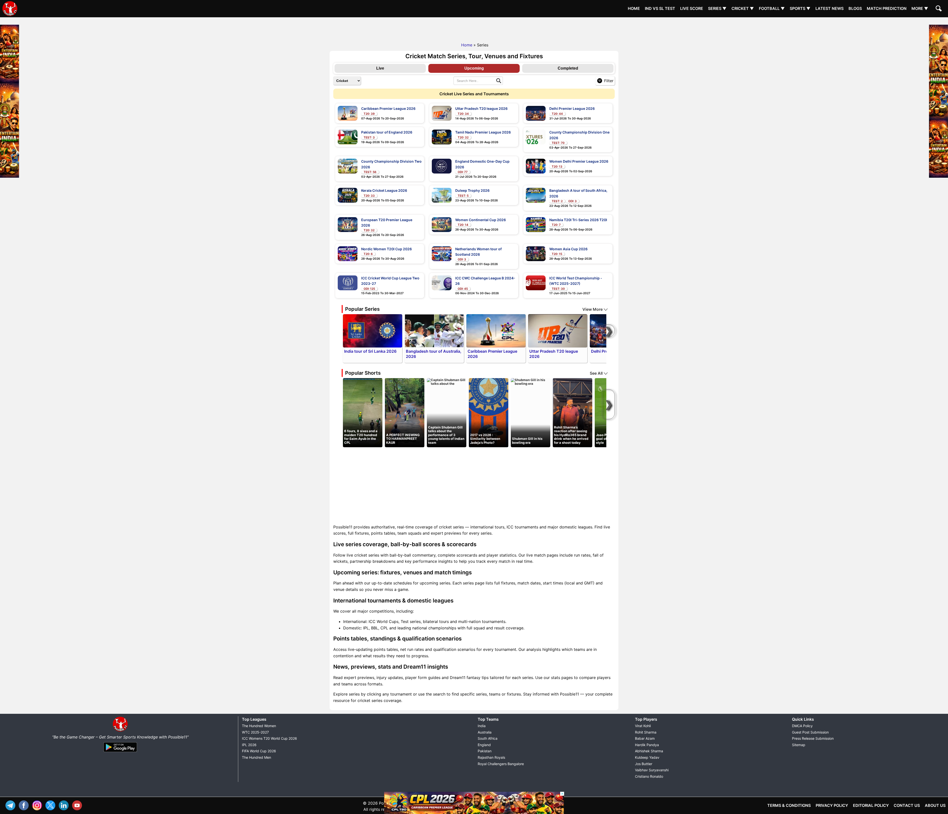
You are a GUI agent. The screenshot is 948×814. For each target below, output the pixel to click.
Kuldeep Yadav (647, 757)
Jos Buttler (643, 764)
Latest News (829, 8)
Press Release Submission (813, 738)
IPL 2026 (249, 745)
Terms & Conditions (789, 805)
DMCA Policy (802, 726)
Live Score (691, 8)
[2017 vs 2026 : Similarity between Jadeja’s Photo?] (488, 412)
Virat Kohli (643, 726)
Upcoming (474, 68)
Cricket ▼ (742, 8)
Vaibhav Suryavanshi (652, 770)
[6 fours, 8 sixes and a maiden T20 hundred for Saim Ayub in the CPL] (362, 412)
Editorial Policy (871, 805)
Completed (568, 68)
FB (25, 804)
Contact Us (907, 805)
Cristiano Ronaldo (649, 776)
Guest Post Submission (810, 732)
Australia (485, 732)
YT (78, 804)
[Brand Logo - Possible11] (120, 730)
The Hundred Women (259, 726)
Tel (11, 804)
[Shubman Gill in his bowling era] (530, 382)
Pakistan (485, 751)
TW (51, 804)
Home (634, 8)
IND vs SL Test (660, 8)
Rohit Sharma (645, 732)
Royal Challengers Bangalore (501, 764)
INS (38, 804)
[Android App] (120, 752)
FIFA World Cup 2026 (259, 751)
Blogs (855, 8)
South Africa (487, 738)
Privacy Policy (832, 805)
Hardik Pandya (647, 745)
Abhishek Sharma (649, 751)
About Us (935, 805)
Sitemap (798, 745)
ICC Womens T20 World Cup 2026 (269, 738)
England (484, 745)
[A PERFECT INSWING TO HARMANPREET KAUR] (404, 412)
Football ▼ (772, 8)
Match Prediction (887, 8)
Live (380, 68)
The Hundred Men (256, 757)
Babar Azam (645, 738)
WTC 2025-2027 (255, 732)
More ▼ (919, 8)
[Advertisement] (474, 28)
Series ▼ (717, 8)
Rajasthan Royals (491, 757)
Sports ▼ (800, 8)
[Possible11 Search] (939, 9)
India (482, 726)
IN (65, 804)
